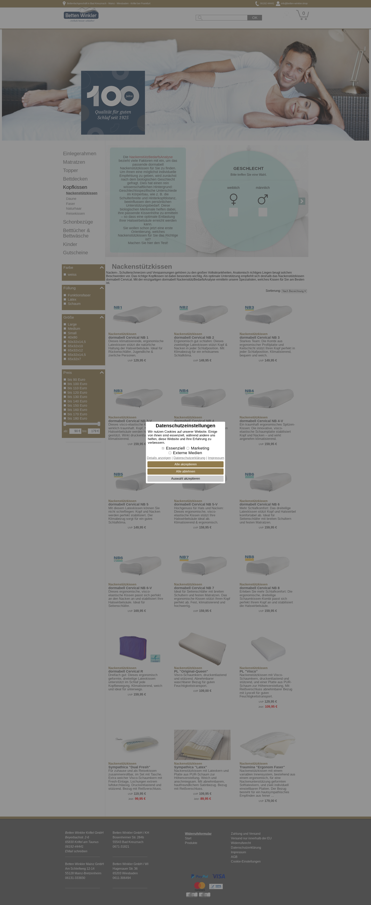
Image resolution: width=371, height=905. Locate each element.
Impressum (216, 458)
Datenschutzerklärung (189, 458)
